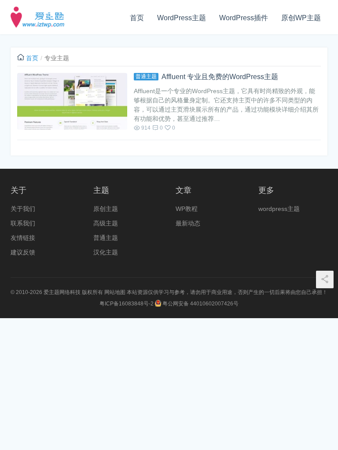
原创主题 (105, 208)
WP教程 (187, 208)
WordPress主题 (181, 18)
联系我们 (23, 223)
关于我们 (23, 208)
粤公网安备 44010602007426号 (200, 304)
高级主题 (105, 223)
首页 (137, 18)
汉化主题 (105, 252)
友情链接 (23, 237)
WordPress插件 (243, 18)
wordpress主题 (279, 208)
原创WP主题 (301, 18)
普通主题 (146, 76)
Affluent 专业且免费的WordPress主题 (220, 76)
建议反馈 (23, 252)
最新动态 (188, 223)
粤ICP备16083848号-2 (126, 304)
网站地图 (114, 292)
